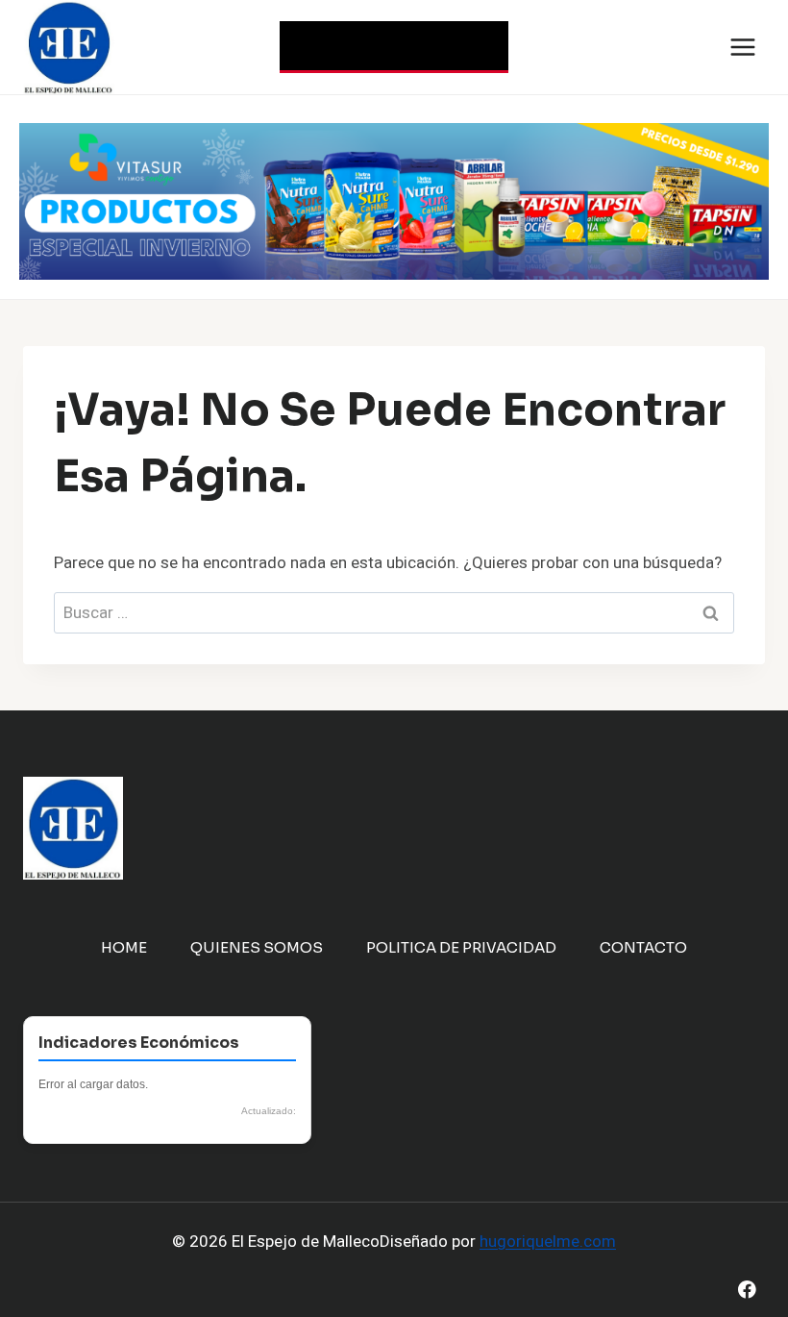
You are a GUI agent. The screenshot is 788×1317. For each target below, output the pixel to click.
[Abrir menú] (742, 46)
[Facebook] (747, 1289)
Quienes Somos (256, 947)
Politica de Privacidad (461, 947)
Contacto (643, 947)
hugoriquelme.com (548, 1242)
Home (124, 947)
